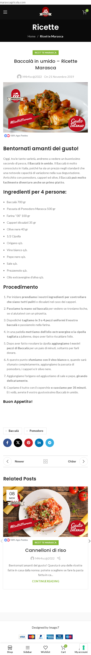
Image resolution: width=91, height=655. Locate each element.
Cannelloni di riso (45, 550)
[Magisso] (67, 616)
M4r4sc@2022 (32, 76)
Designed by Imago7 (45, 627)
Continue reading (45, 581)
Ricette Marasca (51, 36)
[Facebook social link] (7, 443)
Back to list (45, 461)
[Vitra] (24, 616)
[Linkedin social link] (39, 443)
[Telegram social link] (50, 443)
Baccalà (14, 430)
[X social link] (18, 443)
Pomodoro (36, 430)
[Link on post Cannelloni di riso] (45, 515)
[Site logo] (45, 12)
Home (32, 36)
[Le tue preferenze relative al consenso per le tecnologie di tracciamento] (84, 648)
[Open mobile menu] (5, 12)
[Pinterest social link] (28, 443)
